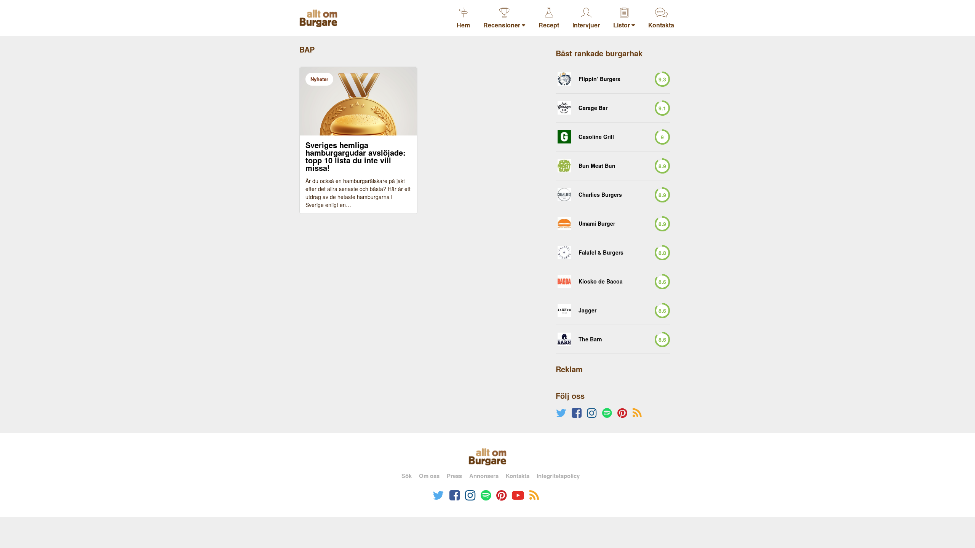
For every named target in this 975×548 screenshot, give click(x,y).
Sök (406, 476)
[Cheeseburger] (564, 136)
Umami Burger (597, 223)
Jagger (587, 310)
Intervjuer (586, 25)
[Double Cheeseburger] (564, 194)
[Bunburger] (564, 165)
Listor (622, 25)
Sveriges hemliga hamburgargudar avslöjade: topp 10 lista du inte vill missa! (355, 156)
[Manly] (564, 223)
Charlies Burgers (600, 195)
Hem (463, 25)
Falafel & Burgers (601, 252)
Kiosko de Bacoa (601, 281)
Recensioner (502, 25)
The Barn (590, 339)
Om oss (429, 476)
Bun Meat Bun (597, 166)
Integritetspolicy (558, 476)
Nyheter (319, 79)
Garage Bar (593, 108)
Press (454, 476)
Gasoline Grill (596, 137)
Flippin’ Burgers (599, 79)
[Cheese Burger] (564, 252)
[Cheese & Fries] (564, 108)
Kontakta (661, 25)
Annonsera (484, 476)
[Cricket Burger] (564, 79)
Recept (549, 25)
